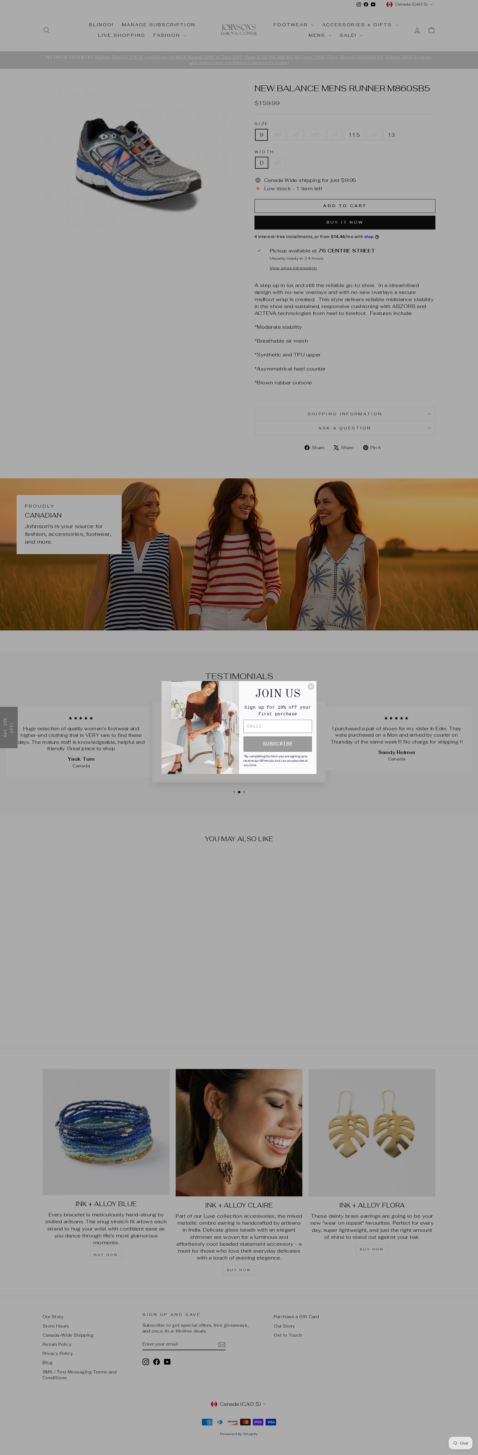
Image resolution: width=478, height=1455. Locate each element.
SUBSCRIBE (278, 744)
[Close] (311, 686)
